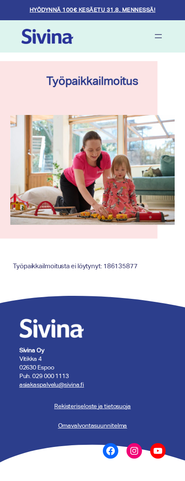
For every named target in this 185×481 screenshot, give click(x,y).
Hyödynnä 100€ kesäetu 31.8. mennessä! (93, 9)
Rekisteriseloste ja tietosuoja (92, 406)
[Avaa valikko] (158, 36)
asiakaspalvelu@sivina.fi (51, 384)
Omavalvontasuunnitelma (92, 425)
